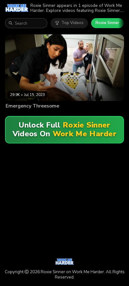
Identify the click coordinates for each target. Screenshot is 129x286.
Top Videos (72, 23)
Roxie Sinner (107, 23)
